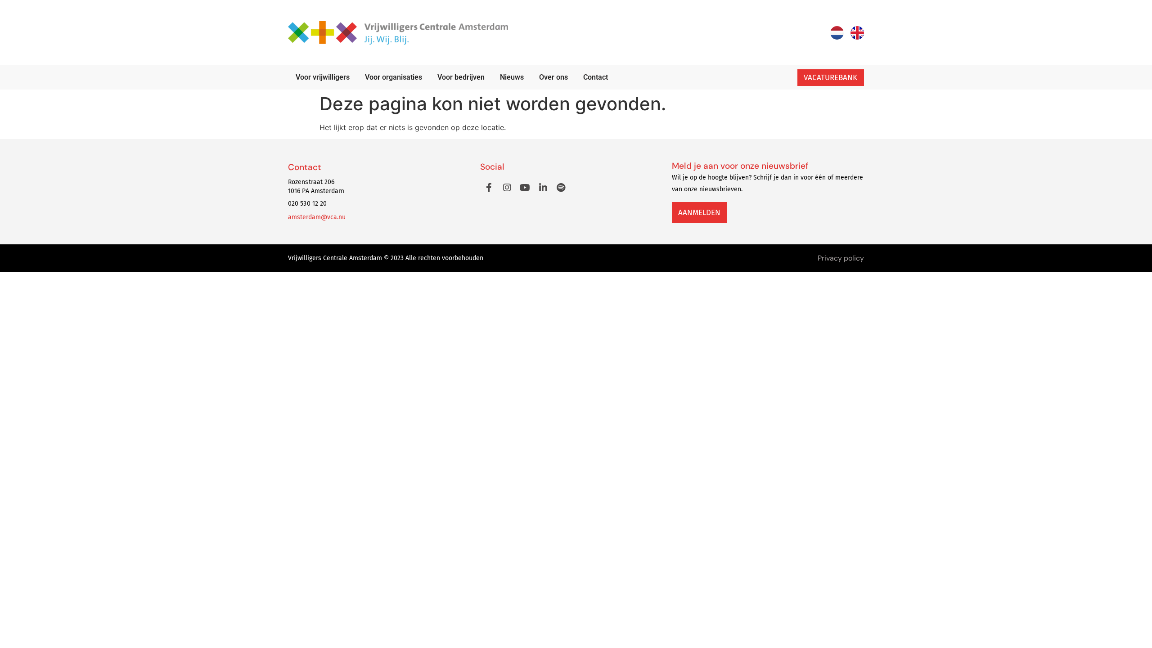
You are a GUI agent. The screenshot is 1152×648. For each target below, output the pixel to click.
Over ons (553, 77)
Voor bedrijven (461, 77)
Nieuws (512, 77)
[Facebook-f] (489, 188)
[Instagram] (507, 188)
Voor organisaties (393, 77)
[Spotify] (561, 188)
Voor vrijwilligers (323, 77)
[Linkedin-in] (543, 188)
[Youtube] (525, 188)
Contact (595, 77)
